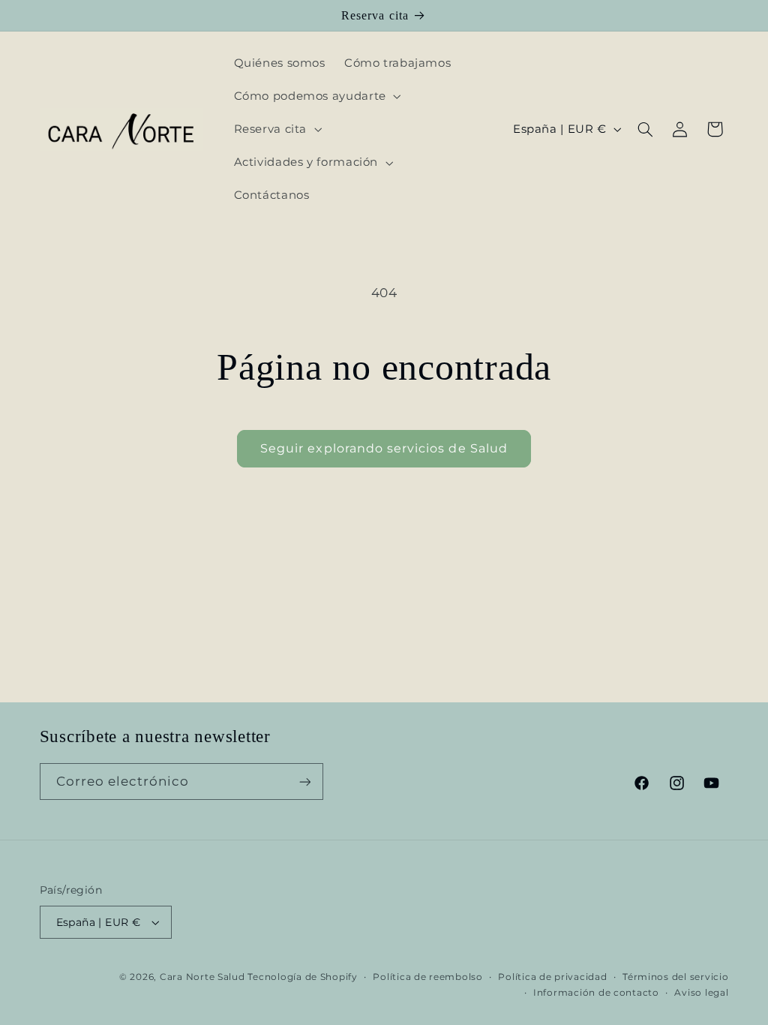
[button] (315, 96)
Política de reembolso (427, 977)
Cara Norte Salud (202, 977)
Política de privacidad (552, 977)
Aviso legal (701, 992)
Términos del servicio (675, 977)
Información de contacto (596, 992)
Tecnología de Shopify (302, 977)
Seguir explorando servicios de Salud (384, 448)
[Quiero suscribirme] (304, 781)
